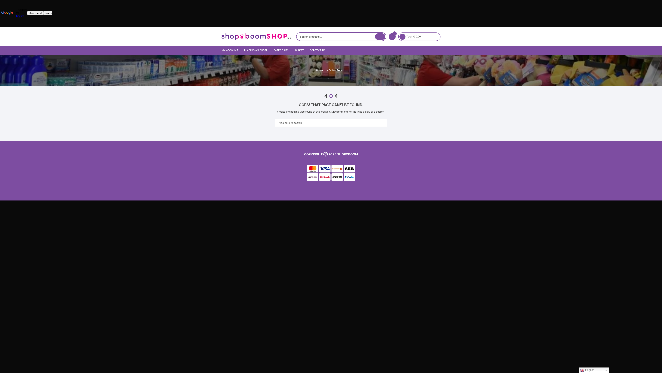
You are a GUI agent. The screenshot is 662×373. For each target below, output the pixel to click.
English (589, 370)
